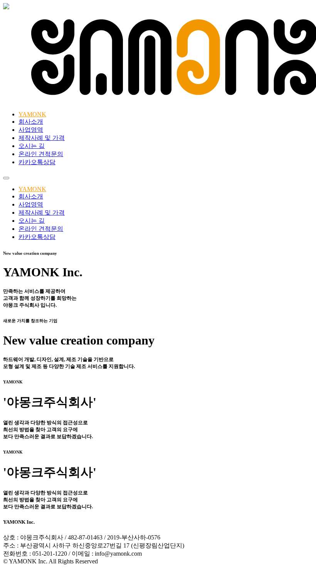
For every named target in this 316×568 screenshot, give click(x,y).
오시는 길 (31, 146)
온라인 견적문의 (40, 154)
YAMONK (32, 114)
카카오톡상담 (36, 162)
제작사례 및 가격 (41, 137)
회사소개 (30, 121)
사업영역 (30, 129)
